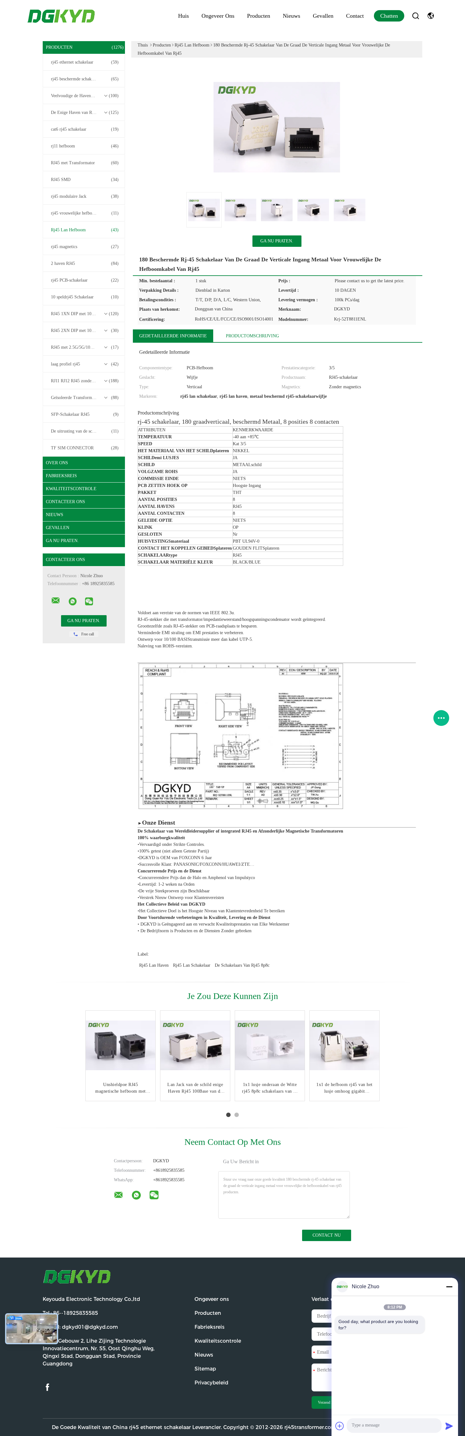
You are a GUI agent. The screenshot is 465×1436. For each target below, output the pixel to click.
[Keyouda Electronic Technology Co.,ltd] (55, 600)
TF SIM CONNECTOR (85, 448)
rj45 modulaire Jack (85, 196)
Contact (355, 16)
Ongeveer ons (218, 16)
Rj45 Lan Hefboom (85, 230)
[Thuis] (61, 15)
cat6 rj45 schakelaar (85, 129)
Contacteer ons (65, 501)
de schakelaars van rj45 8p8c (242, 965)
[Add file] (339, 1426)
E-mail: (80, 1327)
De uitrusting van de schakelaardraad (85, 431)
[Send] (449, 1426)
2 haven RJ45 (85, 263)
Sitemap (205, 1369)
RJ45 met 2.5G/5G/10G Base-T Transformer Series (85, 347)
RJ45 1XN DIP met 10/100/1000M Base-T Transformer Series (85, 313)
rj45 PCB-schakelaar (85, 280)
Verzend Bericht (330, 1402)
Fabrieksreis (61, 475)
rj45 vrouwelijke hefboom (85, 213)
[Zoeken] (415, 16)
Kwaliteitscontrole (71, 488)
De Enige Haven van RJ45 (85, 112)
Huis (183, 16)
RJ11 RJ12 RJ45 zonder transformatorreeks (85, 380)
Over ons (57, 462)
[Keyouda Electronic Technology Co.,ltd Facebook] (47, 1387)
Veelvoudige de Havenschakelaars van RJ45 (85, 95)
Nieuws (291, 16)
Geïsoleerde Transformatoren (85, 397)
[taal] (430, 16)
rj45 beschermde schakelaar (85, 79)
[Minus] (449, 1286)
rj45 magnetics (85, 246)
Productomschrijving (252, 336)
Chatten (389, 16)
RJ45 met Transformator (85, 162)
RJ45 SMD (85, 179)
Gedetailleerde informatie (173, 336)
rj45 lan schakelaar (191, 965)
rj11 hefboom (85, 146)
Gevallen (323, 16)
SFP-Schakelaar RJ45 (85, 414)
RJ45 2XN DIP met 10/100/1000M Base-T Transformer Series (85, 330)
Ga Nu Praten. (62, 540)
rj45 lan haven (154, 965)
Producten (258, 16)
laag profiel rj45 (85, 364)
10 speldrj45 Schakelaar (85, 297)
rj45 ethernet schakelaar (85, 62)
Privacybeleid (211, 1383)
